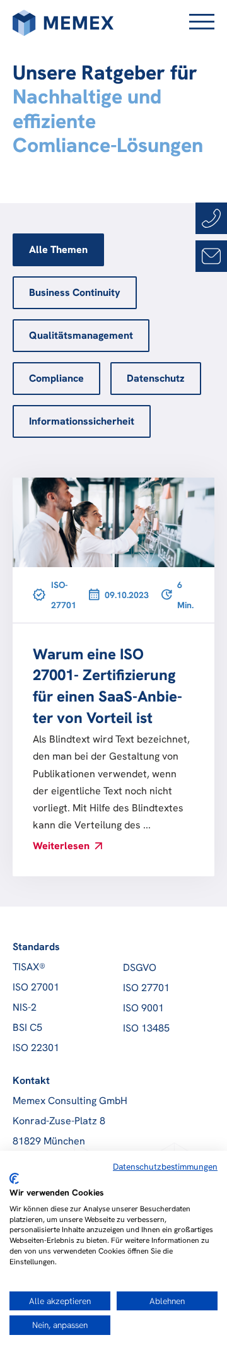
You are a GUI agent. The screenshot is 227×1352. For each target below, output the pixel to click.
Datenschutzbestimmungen (165, 1166)
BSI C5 (27, 1027)
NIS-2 (25, 1007)
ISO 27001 (36, 987)
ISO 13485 (146, 1028)
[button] (196, 23)
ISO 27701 (146, 987)
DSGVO (139, 967)
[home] (63, 23)
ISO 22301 (36, 1047)
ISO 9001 (143, 1007)
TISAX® (29, 966)
